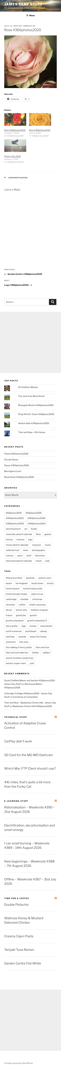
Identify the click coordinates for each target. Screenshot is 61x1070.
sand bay (10, 636)
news (25, 550)
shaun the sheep (38, 636)
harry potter (12, 626)
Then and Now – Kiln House (31, 432)
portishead (30, 631)
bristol (50, 583)
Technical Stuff (15, 717)
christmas (37, 599)
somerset (11, 642)
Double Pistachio (16, 904)
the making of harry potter (19, 647)
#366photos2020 (18, 178)
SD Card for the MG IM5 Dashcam (28, 755)
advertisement (13, 529)
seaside (22, 636)
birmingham (22, 583)
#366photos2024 (37, 523)
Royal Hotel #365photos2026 (19, 477)
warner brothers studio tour (20, 658)
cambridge (11, 599)
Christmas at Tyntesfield (25, 697)
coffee (22, 604)
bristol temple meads (16, 594)
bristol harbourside (32, 588)
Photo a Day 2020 (12, 156)
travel (39, 561)
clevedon (10, 604)
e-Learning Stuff (16, 801)
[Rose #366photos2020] (15, 119)
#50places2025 (14, 513)
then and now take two (17, 652)
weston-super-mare (16, 663)
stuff (28, 555)
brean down (37, 583)
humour (21, 539)
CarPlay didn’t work (18, 741)
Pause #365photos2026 (16, 465)
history (9, 539)
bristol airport (13, 588)
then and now (42, 647)
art (25, 529)
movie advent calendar (17, 545)
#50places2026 (34, 513)
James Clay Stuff (23, 4)
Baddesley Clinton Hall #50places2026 (32, 706)
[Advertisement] (30, 342)
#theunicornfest (14, 578)
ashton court (44, 578)
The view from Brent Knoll (31, 396)
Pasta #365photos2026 (16, 453)
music (48, 545)
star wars (24, 642)
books (34, 529)
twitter (35, 652)
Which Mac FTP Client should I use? (30, 768)
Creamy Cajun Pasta (18, 936)
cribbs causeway (37, 604)
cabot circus (37, 594)
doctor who (21, 610)
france (9, 615)
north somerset (14, 631)
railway (43, 631)
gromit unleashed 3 (37, 620)
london (33, 626)
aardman (30, 578)
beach (9, 583)
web (47, 561)
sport (20, 555)
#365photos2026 (36, 518)
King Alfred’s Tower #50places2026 (36, 414)
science (10, 555)
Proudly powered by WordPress (18, 1063)
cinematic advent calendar (19, 534)
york (32, 663)
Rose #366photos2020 (15, 130)
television (40, 555)
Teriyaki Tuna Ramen (19, 950)
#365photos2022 (15, 518)
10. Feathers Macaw (28, 387)
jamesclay (29, 26)
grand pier (21, 615)
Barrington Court (12, 471)
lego (30, 539)
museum (36, 545)
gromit (33, 615)
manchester (46, 626)
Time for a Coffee (16, 898)
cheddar (24, 599)
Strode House (11, 459)
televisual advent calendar (19, 561)
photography (38, 550)
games (48, 534)
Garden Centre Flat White (22, 963)
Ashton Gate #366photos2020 (33, 423)
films (38, 534)
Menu (32, 15)
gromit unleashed (15, 620)
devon (9, 610)
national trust (12, 550)
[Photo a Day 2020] (15, 145)
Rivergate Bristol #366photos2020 (35, 405)
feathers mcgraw (39, 610)
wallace (46, 652)
